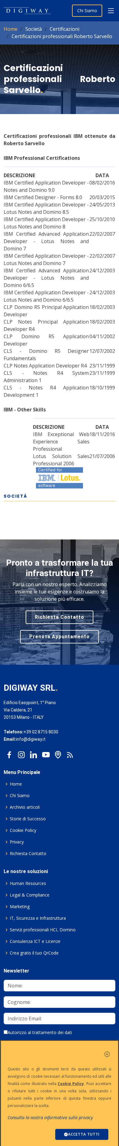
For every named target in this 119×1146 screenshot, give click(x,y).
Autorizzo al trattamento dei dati (40, 1032)
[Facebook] (9, 753)
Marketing (20, 906)
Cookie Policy (23, 830)
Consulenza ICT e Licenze (35, 941)
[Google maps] (57, 753)
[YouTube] (45, 753)
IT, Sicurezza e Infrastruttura (38, 918)
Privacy (17, 842)
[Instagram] (21, 753)
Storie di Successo (28, 819)
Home (10, 29)
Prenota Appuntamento (59, 636)
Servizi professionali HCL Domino (43, 930)
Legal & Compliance (29, 895)
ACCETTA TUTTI (83, 1134)
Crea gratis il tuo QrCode (34, 953)
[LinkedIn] (33, 753)
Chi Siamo (87, 10)
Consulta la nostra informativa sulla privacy (50, 1117)
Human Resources (28, 883)
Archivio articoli (25, 807)
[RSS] (70, 753)
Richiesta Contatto (59, 617)
